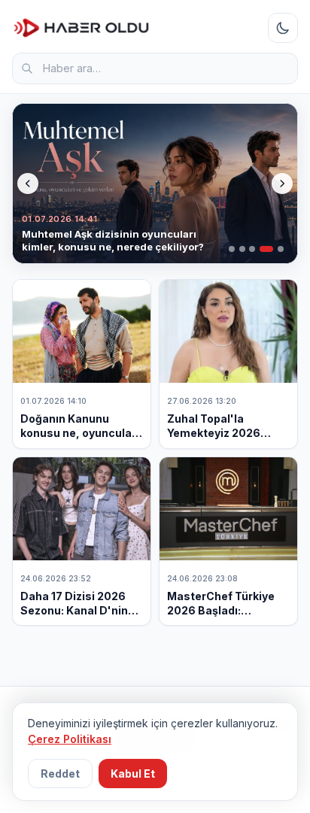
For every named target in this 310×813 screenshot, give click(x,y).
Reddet (60, 773)
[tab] (232, 249)
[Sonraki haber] (282, 183)
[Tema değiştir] (283, 28)
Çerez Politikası (69, 739)
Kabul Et (133, 773)
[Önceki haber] (27, 183)
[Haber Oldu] (81, 28)
